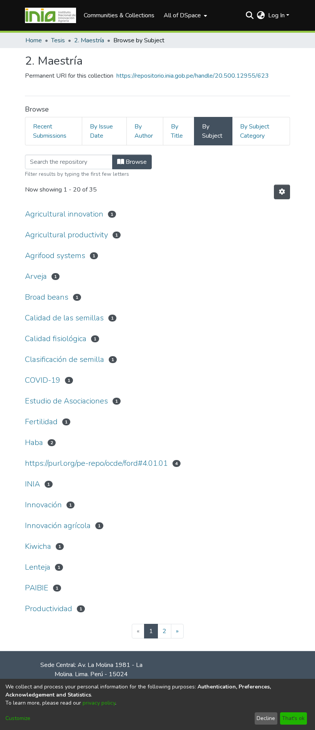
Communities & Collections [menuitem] (119, 15)
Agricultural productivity (66, 235)
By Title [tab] (177, 131)
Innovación (43, 505)
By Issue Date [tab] (101, 131)
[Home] (50, 15)
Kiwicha (38, 546)
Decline (266, 718)
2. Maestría (89, 40)
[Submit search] (250, 15)
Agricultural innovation (64, 214)
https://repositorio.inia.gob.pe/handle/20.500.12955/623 (192, 76)
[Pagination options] (282, 192)
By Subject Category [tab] (254, 131)
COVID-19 (42, 380)
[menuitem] (184, 15)
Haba (34, 442)
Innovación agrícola (58, 525)
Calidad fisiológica (55, 338)
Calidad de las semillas (64, 318)
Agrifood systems (55, 255)
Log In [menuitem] (276, 15)
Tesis (58, 40)
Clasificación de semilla (64, 359)
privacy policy (99, 703)
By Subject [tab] (212, 131)
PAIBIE (36, 588)
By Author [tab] (143, 131)
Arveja (36, 276)
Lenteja (37, 567)
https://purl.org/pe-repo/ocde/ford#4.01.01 (96, 463)
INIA (32, 484)
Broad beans (46, 297)
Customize (17, 718)
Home (33, 40)
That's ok (293, 718)
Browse (135, 162)
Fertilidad (41, 422)
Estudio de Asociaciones (66, 401)
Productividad (48, 608)
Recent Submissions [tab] (49, 131)
